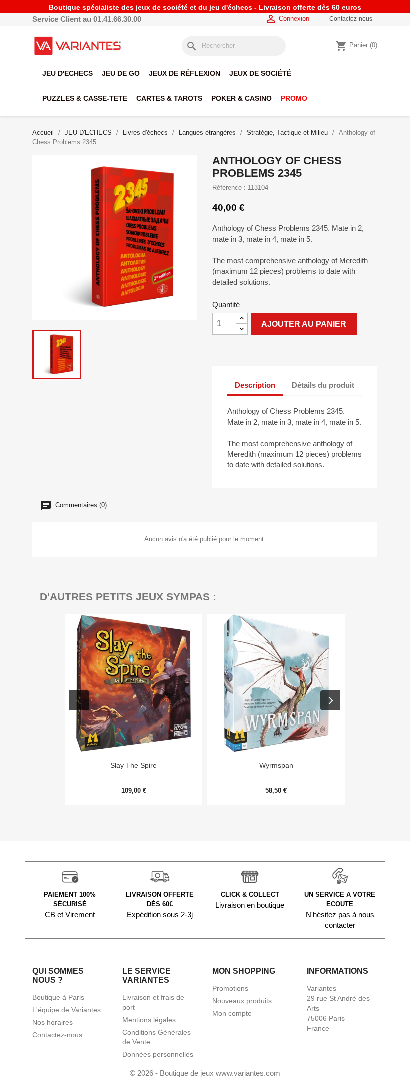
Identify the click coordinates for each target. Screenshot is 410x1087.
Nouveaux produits (242, 1001)
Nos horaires (52, 1022)
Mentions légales (149, 1020)
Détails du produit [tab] (323, 385)
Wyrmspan (277, 765)
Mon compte (232, 1013)
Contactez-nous (351, 18)
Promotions (230, 988)
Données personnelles (158, 1054)
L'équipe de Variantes (66, 1010)
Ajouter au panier (304, 324)
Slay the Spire (133, 765)
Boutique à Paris (58, 997)
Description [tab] (255, 385)
